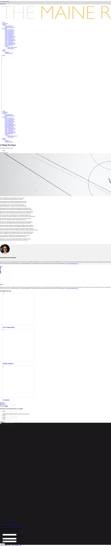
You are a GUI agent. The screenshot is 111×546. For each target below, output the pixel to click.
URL (4, 533)
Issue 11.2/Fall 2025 (9, 29)
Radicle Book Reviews (10, 27)
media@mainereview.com (18, 526)
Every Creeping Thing (8, 327)
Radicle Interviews (9, 25)
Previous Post (3, 403)
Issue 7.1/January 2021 (9, 42)
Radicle (4, 24)
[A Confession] (19, 397)
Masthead (7, 52)
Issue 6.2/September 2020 (10, 43)
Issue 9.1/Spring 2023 (9, 35)
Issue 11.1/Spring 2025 (9, 30)
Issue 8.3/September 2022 (10, 36)
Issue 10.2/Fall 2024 (9, 31)
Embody (7, 46)
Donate (4, 49)
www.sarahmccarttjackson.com (71, 263)
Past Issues (5, 28)
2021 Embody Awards (12, 47)
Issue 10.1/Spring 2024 (10, 33)
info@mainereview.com (10, 525)
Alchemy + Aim (18, 545)
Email (4, 411)
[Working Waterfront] (19, 361)
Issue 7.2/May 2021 (9, 41)
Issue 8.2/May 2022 (9, 37)
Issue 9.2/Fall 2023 (9, 34)
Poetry (4, 150)
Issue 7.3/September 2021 (10, 40)
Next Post (2, 402)
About (4, 50)
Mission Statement (9, 53)
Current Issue (5, 23)
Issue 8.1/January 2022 (9, 39)
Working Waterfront (8, 363)
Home (4, 22)
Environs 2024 (11, 48)
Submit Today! (3, 3)
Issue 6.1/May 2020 (9, 45)
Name (4, 415)
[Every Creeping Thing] (19, 324)
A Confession (6, 400)
